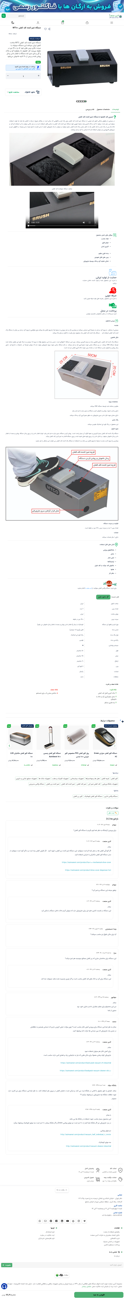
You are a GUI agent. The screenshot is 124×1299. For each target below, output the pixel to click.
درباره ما (117, 1256)
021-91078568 (106, 1215)
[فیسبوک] (56, 1221)
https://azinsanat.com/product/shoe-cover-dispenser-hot (88, 870)
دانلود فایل (102, 597)
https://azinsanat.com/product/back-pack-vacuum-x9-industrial (86, 1063)
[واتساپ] (39, 1221)
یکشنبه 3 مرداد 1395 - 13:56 (92, 1109)
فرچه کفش (105, 778)
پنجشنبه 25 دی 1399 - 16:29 (101, 997)
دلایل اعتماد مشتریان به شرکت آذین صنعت (105, 1235)
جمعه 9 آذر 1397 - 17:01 (104, 1021)
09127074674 (117, 1215)
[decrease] (8, 76)
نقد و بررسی (90, 109)
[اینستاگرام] (78, 1221)
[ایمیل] (45, 1221)
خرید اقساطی (115, 1238)
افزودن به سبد (99, 1294)
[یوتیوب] (67, 1221)
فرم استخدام (50, 1232)
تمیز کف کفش (81, 784)
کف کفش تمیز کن (94, 784)
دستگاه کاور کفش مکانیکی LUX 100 (21, 755)
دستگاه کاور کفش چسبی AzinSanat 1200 (52, 755)
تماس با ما (113, 1252)
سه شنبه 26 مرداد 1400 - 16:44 (103, 953)
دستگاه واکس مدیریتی (36, 784)
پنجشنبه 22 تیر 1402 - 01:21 (93, 969)
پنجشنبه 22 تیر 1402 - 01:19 (93, 901)
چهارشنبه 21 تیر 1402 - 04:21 (103, 885)
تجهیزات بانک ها (44, 778)
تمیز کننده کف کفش (68, 784)
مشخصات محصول (103, 109)
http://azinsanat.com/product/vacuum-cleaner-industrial (88, 1146)
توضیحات (115, 109)
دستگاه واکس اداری (111, 796)
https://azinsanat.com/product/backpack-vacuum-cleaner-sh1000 (85, 1070)
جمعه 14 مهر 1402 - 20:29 (103, 825)
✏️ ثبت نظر (112, 813)
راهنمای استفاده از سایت (111, 1232)
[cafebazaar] (62, 1275)
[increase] (38, 76)
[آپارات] (73, 1221)
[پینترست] (50, 1221)
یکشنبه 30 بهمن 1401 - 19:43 (96, 929)
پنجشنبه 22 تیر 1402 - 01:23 (93, 1042)
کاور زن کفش (77, 796)
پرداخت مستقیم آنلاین (112, 1244)
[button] (9, 745)
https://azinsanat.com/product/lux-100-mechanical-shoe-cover (86, 862)
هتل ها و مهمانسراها (93, 778)
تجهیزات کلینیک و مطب (60, 778)
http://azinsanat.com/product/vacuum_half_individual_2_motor (86, 1134)
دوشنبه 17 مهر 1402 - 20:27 (93, 841)
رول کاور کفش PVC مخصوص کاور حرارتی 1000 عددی (77, 755)
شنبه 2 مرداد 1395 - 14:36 (98, 1085)
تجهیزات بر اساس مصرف (111, 1241)
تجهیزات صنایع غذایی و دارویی (26, 778)
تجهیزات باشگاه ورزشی (110, 784)
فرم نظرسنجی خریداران (46, 1238)
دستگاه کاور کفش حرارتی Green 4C (105, 755)
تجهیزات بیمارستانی (77, 778)
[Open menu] (111, 22)
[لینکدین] (62, 1221)
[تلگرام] (84, 1221)
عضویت (8, 1265)
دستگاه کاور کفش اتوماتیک (93, 796)
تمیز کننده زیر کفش (52, 784)
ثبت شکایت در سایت (47, 1235)
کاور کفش (114, 778)
